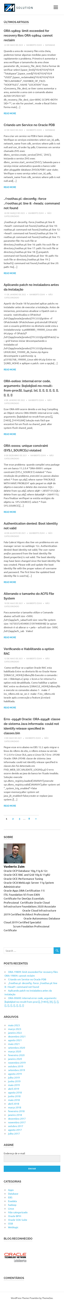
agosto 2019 (15, 1073)
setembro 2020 (16, 1047)
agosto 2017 (15, 1129)
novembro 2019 (17, 1062)
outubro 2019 (15, 1066)
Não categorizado (17, 1212)
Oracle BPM (14, 1215)
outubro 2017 (15, 1126)
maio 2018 (14, 1099)
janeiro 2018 (15, 1114)
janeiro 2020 (15, 1058)
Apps (11, 1189)
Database (50, 45)
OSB (10, 1223)
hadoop (12, 1204)
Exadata (12, 1201)
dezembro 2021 (17, 1036)
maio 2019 (14, 1084)
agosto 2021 (15, 1040)
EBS (10, 1197)
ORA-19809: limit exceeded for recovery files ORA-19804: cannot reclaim (28, 35)
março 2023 (14, 1028)
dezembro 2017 (17, 1118)
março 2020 (14, 1051)
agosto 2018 (15, 1092)
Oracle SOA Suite (17, 1219)
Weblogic (13, 1227)
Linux (11, 1208)
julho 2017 (14, 1133)
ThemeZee (47, 1298)
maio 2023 (14, 1025)
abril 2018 (13, 1103)
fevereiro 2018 (16, 1111)
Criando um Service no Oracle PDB (29, 125)
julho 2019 (14, 1077)
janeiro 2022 (15, 1032)
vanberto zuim (34, 45)
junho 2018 (14, 1096)
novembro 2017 (17, 1122)
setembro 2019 (16, 1069)
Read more (10, 113)
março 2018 (14, 1107)
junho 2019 (14, 1081)
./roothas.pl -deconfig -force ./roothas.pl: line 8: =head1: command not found (32, 203)
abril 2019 (13, 1088)
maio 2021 (14, 1043)
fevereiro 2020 (16, 1055)
